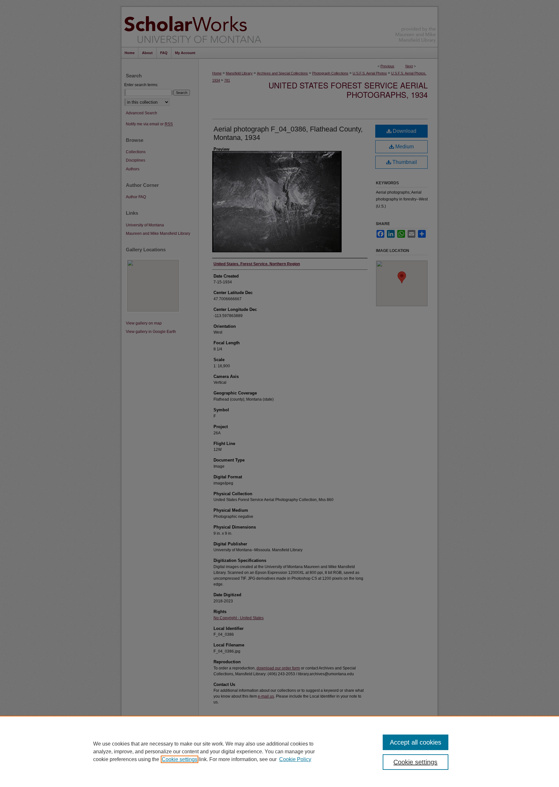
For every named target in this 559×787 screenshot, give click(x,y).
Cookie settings (179, 759)
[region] (279, 751)
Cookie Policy (295, 759)
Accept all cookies (415, 742)
